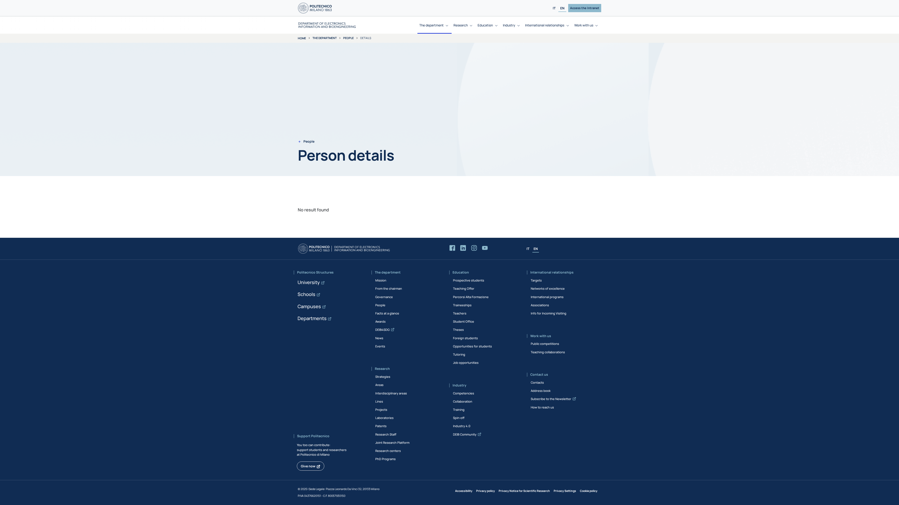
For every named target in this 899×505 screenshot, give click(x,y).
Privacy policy (485, 491)
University (309, 282)
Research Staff (385, 434)
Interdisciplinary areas (391, 393)
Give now (308, 466)
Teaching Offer (463, 288)
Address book (541, 391)
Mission (380, 280)
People (348, 38)
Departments (312, 318)
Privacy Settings (565, 491)
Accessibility (463, 491)
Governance (384, 297)
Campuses (309, 306)
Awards (380, 321)
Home (302, 38)
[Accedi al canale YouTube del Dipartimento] (485, 248)
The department (325, 38)
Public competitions (545, 344)
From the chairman (388, 288)
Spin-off (458, 418)
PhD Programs (385, 459)
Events (380, 346)
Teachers (459, 313)
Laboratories (384, 418)
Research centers (388, 451)
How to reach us (542, 407)
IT (554, 8)
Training (458, 410)
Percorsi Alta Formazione (471, 297)
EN (562, 8)
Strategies (382, 377)
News (379, 338)
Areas (379, 385)
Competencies (463, 393)
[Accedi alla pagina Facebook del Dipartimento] (452, 248)
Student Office (463, 321)
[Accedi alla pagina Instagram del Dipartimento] (474, 248)
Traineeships (462, 305)
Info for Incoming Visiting (548, 313)
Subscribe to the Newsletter (551, 399)
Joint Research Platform (392, 442)
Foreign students (465, 338)
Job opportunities (466, 363)
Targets (536, 280)
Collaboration (462, 401)
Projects (381, 410)
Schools (306, 294)
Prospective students (468, 280)
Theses (458, 330)
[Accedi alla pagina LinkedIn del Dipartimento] (463, 248)
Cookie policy (588, 491)
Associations (540, 305)
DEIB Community (464, 434)
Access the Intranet (584, 8)
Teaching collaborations (548, 352)
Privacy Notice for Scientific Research (524, 491)
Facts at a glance (387, 313)
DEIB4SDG (382, 330)
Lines (379, 401)
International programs (547, 297)
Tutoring (459, 354)
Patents (381, 426)
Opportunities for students (472, 346)
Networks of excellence (548, 288)
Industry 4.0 (461, 426)
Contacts (537, 382)
